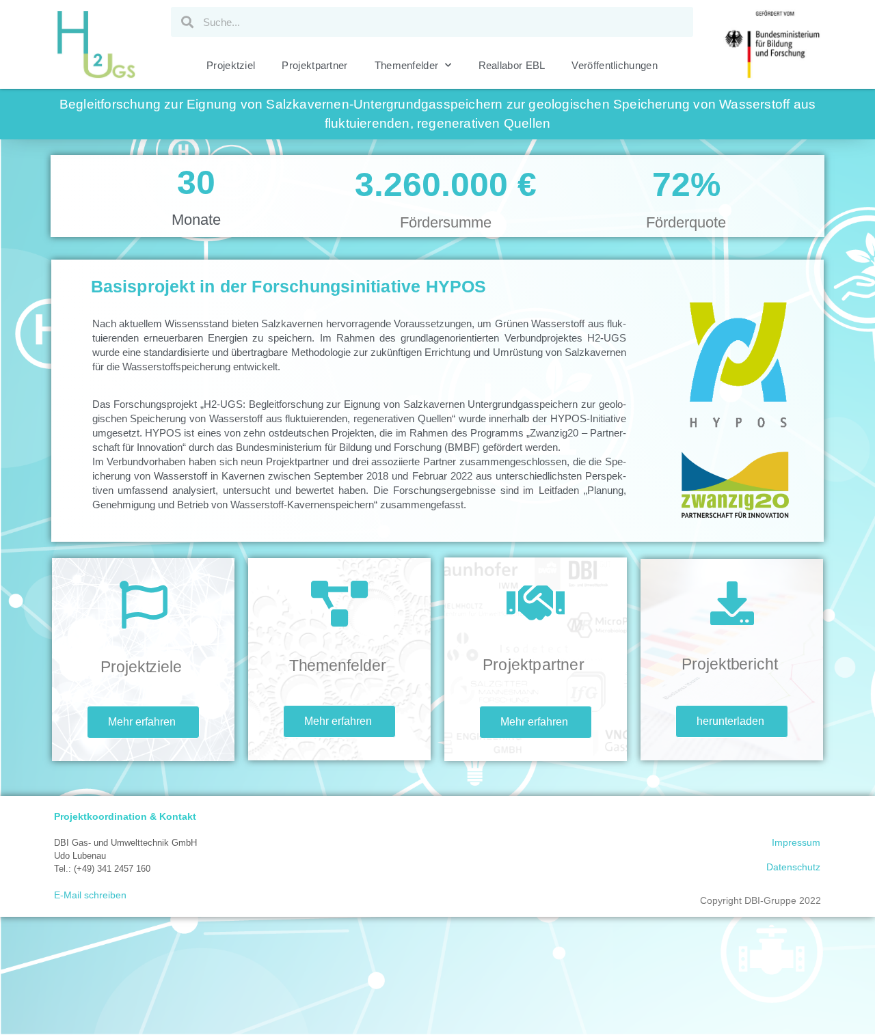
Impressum (796, 842)
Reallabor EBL (512, 65)
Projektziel (230, 65)
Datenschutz (793, 866)
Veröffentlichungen (614, 65)
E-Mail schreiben (90, 894)
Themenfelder (407, 65)
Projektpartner (314, 65)
